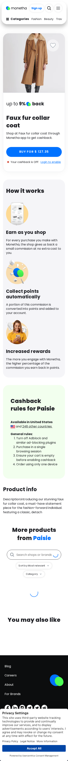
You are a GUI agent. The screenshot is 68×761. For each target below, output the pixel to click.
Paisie (42, 538)
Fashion (37, 19)
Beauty (48, 19)
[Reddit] (44, 708)
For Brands (13, 694)
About (9, 684)
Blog (8, 666)
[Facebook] (8, 708)
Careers (11, 675)
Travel (60, 19)
